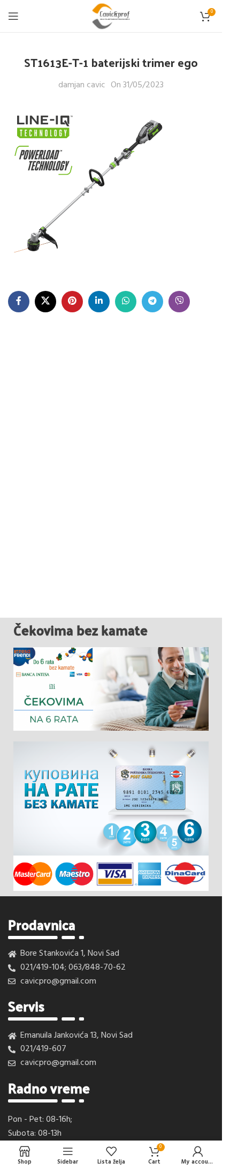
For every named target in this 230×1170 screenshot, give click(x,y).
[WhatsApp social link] (125, 301)
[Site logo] (111, 16)
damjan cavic (81, 85)
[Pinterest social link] (72, 301)
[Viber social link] (179, 301)
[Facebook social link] (18, 301)
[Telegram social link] (152, 301)
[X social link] (45, 301)
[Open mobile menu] (13, 16)
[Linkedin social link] (99, 301)
